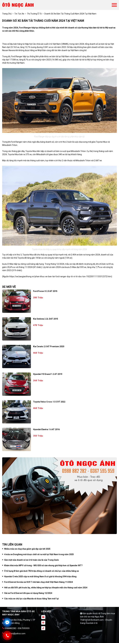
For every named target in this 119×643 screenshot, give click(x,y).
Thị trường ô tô (34, 14)
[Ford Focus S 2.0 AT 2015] (16, 301)
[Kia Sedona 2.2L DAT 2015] (16, 328)
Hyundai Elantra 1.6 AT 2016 (46, 429)
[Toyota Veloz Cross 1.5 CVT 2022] (16, 411)
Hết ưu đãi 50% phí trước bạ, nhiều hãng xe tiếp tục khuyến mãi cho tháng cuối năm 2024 (45, 587)
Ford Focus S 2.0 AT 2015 (45, 291)
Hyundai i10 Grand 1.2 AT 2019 (47, 374)
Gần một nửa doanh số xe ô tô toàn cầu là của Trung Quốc (31, 560)
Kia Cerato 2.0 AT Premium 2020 (48, 346)
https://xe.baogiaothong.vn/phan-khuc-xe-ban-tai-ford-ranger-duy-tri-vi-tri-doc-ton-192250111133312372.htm (60, 276)
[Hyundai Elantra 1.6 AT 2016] (16, 439)
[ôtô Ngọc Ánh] (18, 5)
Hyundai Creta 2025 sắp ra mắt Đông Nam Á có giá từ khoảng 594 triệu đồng (40, 576)
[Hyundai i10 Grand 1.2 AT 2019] (16, 384)
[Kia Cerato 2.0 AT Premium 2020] (16, 356)
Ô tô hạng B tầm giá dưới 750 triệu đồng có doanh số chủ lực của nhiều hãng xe (41, 571)
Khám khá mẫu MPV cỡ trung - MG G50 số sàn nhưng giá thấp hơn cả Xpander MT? (43, 565)
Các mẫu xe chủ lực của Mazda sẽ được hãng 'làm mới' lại (31, 598)
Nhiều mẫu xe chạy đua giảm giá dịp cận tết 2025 (27, 549)
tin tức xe (19, 14)
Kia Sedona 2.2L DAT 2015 (45, 319)
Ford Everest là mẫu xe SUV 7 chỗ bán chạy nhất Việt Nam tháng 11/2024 (38, 582)
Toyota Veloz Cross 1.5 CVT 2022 (49, 402)
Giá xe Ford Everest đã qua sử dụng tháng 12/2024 (28, 593)
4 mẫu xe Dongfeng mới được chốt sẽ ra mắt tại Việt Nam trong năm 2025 (39, 554)
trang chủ (7, 14)
